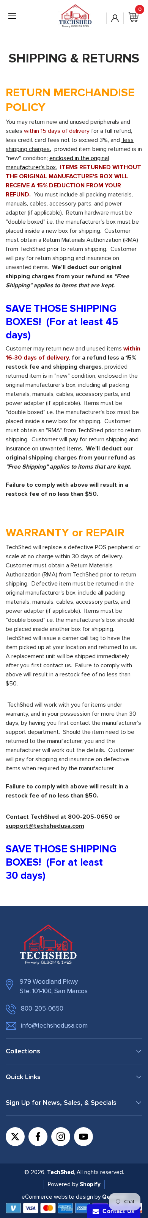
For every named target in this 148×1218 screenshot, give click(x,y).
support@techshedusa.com (45, 826)
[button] (133, 20)
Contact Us (117, 1211)
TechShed (60, 1172)
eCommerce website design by (61, 1196)
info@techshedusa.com (54, 1026)
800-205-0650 (42, 1008)
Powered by (64, 1184)
